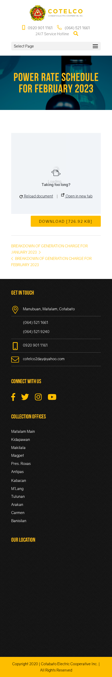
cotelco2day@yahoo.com (44, 359)
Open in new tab (78, 196)
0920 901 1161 (40, 28)
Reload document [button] (38, 196)
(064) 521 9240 (36, 331)
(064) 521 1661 (77, 28)
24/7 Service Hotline (52, 34)
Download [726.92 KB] (65, 221)
